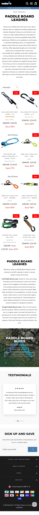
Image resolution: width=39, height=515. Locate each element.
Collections (21, 12)
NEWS (19, 473)
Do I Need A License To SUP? (19, 354)
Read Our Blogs (19, 349)
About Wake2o (19, 466)
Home (15, 12)
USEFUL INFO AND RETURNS (19, 459)
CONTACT (19, 480)
